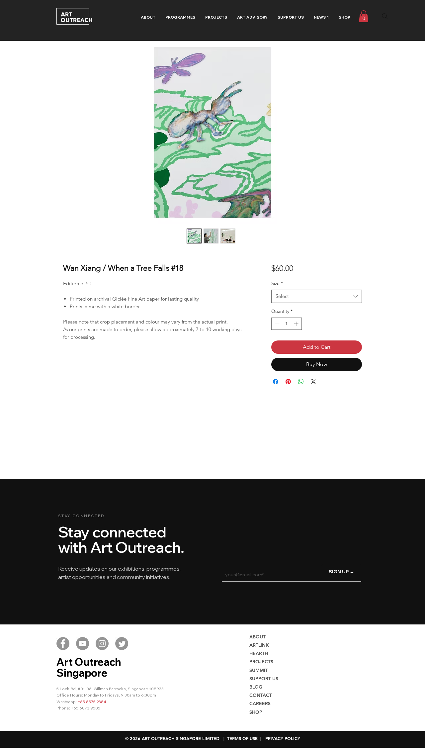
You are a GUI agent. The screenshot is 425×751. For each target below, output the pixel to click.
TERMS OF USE (242, 738)
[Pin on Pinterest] (288, 382)
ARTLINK (259, 645)
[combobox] (316, 296)
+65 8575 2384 (92, 701)
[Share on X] (313, 382)
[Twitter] (121, 643)
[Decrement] (276, 323)
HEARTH (258, 653)
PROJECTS (261, 662)
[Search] (385, 16)
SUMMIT (258, 670)
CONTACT (260, 695)
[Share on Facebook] (276, 382)
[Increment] (297, 323)
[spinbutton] (287, 323)
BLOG (255, 687)
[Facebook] (62, 643)
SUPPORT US (263, 679)
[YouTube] (82, 643)
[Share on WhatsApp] (301, 382)
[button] (180, 17)
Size (277, 283)
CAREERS (260, 703)
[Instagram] (102, 643)
